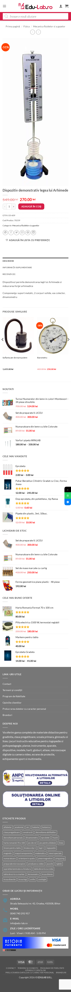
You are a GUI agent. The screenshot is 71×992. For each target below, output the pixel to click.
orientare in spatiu (27, 858)
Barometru (42, 357)
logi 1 (41, 848)
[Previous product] (38, 32)
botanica (46, 827)
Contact (7, 683)
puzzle (50, 864)
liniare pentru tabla (12, 848)
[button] (4, 6)
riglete (59, 864)
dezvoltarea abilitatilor (46, 832)
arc (27, 827)
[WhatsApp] (67, 495)
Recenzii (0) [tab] (9, 274)
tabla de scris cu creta (43, 869)
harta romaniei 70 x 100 (14, 843)
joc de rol (32, 843)
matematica (40, 853)
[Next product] (32, 32)
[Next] (68, 346)
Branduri (7, 715)
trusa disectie (10, 879)
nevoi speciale (55, 853)
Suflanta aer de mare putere (15, 357)
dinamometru (32, 838)
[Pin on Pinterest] (27, 232)
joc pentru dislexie (47, 843)
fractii (55, 838)
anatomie (19, 827)
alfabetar (8, 827)
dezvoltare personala (13, 838)
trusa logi (23, 879)
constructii (28, 832)
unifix (32, 879)
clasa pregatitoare (12, 832)
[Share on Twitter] (16, 232)
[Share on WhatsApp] (5, 232)
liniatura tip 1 (30, 848)
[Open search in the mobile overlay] (35, 16)
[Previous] (3, 346)
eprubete (45, 838)
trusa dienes (47, 874)
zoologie (42, 879)
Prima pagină (13, 26)
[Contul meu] (61, 6)
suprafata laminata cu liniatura (17, 869)
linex (61, 843)
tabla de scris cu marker (14, 874)
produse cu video (36, 864)
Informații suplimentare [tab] (17, 267)
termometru (33, 874)
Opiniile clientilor (12, 702)
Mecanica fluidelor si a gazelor (49, 26)
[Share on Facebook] (11, 232)
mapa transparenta (23, 853)
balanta (35, 827)
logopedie (51, 848)
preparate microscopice (14, 864)
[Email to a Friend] (22, 232)
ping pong (59, 858)
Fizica (26, 26)
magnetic (8, 853)
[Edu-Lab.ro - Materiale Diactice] (35, 6)
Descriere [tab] (8, 261)
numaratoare (10, 858)
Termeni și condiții (12, 690)
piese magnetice (45, 858)
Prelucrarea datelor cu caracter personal (24, 708)
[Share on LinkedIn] (33, 232)
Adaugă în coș (31, 206)
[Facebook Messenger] (67, 502)
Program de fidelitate (14, 696)
